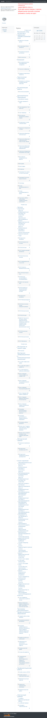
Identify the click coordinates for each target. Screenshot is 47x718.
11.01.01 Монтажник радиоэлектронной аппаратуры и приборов (23, 539)
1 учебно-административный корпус (23, 700)
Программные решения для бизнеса (24, 52)
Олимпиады (21, 183)
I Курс (20, 235)
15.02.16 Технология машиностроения (23, 233)
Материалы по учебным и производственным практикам (24, 82)
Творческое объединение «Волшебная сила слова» (24, 152)
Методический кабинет (22, 439)
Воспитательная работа (22, 88)
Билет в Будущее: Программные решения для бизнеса (24, 382)
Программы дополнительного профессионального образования (23, 417)
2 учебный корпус (23, 703)
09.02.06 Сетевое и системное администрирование (24, 485)
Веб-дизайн (21, 163)
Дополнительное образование (22, 96)
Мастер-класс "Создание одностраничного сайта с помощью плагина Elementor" (24, 428)
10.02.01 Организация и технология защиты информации (23, 524)
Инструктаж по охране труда (22, 347)
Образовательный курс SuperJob (24, 679)
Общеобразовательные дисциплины (25, 463)
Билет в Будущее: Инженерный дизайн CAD (24, 388)
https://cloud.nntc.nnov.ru (6, 8)
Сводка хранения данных (9, 716)
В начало (4, 23)
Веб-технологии (22, 57)
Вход (45, 1)
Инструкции (21, 350)
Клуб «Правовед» (22, 112)
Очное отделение (22, 461)
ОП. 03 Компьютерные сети (23, 273)
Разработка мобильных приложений (24, 638)
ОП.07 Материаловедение (24, 299)
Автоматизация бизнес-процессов (24, 47)
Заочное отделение (20, 208)
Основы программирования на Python (23, 192)
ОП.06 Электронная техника (23, 332)
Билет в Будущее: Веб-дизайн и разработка (24, 394)
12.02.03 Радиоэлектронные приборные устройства (23, 584)
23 (44, 38)
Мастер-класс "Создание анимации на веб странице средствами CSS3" (24, 434)
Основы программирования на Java (23, 187)
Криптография (22, 166)
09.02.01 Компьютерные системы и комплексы (22, 228)
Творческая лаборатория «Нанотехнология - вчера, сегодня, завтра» (24, 140)
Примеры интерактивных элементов (24, 74)
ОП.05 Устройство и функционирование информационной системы (23, 289)
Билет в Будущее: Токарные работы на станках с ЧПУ (23, 375)
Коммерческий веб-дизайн (23, 649)
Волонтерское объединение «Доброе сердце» (24, 116)
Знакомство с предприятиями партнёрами (22, 685)
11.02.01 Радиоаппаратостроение (25, 546)
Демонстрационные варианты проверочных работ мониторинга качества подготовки (24, 604)
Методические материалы (22, 238)
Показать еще (24, 204)
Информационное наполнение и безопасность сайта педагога (23, 643)
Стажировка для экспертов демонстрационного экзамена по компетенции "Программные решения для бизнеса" (24, 660)
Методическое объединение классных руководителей (24, 455)
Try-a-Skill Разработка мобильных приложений (24, 370)
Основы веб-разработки (24, 652)
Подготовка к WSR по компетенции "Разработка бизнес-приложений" (23, 199)
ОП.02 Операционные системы (23, 243)
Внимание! (20, 60)
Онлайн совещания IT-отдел (23, 102)
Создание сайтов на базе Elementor (24, 617)
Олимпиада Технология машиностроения (24, 178)
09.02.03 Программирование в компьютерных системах (23, 473)
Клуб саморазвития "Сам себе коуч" (24, 108)
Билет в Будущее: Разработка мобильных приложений (24, 405)
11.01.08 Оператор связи (23, 543)
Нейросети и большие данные (23, 41)
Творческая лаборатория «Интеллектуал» (24, 134)
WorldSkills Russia (23, 99)
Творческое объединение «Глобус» (24, 128)
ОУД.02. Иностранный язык (23, 283)
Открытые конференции (24, 69)
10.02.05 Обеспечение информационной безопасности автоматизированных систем (24, 531)
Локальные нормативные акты (24, 443)
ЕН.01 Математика (23, 341)
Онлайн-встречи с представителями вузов (24, 675)
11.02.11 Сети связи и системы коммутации (23, 560)
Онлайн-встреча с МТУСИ (24, 672)
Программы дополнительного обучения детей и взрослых (23, 411)
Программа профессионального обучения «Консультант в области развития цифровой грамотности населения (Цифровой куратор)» (24, 629)
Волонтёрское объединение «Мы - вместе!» (23, 158)
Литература (21, 169)
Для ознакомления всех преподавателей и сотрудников (24, 63)
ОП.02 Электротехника (24, 310)
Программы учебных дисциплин (23, 423)
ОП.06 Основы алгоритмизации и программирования (23, 278)
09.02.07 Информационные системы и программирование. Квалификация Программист (24, 491)
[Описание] (29, 43)
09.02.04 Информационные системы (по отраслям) (23, 213)
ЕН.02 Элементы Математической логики (24, 268)
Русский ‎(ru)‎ (8, 1)
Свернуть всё (28, 30)
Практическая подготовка (21, 77)
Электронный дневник (21, 695)
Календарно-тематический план (23, 706)
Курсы (5, 31)
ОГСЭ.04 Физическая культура (23, 256)
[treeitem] (7, 30)
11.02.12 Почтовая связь (23, 564)
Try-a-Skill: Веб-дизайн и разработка (24, 366)
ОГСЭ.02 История (22, 247)
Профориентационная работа (24, 668)
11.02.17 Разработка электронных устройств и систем (23, 578)
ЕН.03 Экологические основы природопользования (23, 305)
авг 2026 (39, 30)
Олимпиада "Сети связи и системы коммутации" (24, 172)
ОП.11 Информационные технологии (24, 262)
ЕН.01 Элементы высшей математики (24, 251)
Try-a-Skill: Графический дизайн (24, 362)
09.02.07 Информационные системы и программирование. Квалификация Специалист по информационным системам (24, 501)
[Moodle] (7, 715)
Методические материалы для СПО (23, 449)
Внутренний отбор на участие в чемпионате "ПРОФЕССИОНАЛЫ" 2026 (24, 35)
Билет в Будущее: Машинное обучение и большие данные (24, 398)
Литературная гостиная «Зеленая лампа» (24, 123)
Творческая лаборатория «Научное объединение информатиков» (24, 147)
